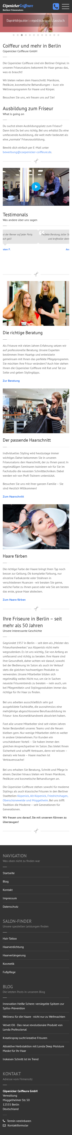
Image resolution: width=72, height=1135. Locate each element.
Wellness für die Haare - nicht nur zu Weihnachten (34, 1016)
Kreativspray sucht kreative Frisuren (25, 1038)
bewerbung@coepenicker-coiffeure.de (27, 152)
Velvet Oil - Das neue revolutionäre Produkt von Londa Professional (33, 1027)
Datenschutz (10, 906)
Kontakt (8, 890)
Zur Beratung (11, 380)
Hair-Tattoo (10, 938)
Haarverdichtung (13, 947)
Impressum (10, 898)
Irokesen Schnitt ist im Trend (21, 1059)
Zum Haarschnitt (13, 496)
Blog (6, 881)
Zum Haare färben (14, 599)
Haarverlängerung (14, 955)
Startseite (9, 873)
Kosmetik (8, 963)
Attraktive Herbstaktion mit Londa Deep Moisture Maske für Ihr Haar (33, 1048)
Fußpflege (9, 972)
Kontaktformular (18, 1125)
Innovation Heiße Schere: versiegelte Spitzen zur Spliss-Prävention (33, 1006)
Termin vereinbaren (19, 1121)
